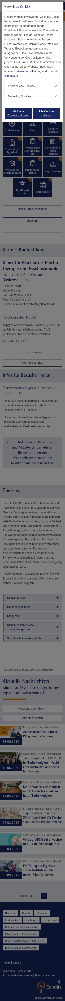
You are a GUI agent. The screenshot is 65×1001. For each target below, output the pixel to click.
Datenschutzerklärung (27, 71)
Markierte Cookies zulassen (18, 113)
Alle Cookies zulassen (46, 113)
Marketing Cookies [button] (19, 96)
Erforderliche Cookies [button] (21, 86)
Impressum (11, 76)
